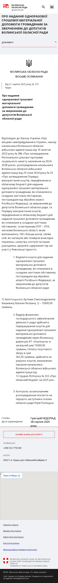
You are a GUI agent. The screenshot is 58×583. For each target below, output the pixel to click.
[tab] (29, 44)
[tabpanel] (29, 240)
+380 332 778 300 (12, 448)
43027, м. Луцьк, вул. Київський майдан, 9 (25, 460)
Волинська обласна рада (19, 6)
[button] (51, 6)
